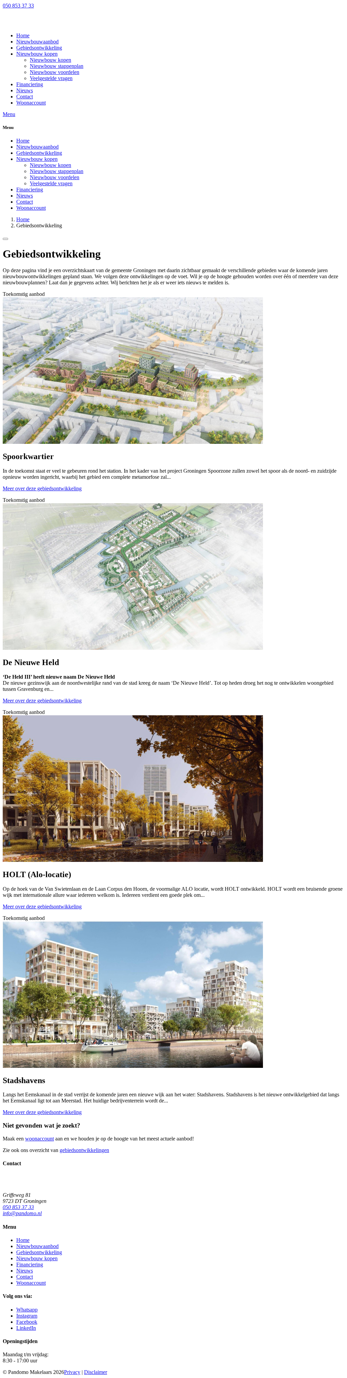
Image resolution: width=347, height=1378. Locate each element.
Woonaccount (31, 208)
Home (22, 141)
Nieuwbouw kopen (37, 159)
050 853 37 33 (18, 5)
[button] (37, 54)
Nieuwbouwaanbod (37, 147)
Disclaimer (95, 1372)
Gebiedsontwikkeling (39, 153)
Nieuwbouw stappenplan (56, 171)
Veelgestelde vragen (51, 183)
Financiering (29, 189)
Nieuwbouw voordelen (54, 177)
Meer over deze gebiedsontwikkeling (42, 488)
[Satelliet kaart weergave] (5, 239)
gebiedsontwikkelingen (84, 1150)
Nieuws (24, 196)
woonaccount (39, 1138)
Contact (24, 202)
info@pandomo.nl (22, 1213)
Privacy (72, 1372)
